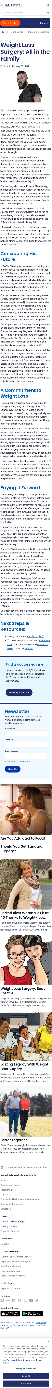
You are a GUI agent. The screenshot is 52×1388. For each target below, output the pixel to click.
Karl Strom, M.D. (35, 636)
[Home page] (2, 32)
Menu (43, 23)
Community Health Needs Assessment (19, 1199)
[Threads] (19, 1300)
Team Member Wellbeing (13, 1275)
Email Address (11, 751)
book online (28, 1325)
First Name (10, 728)
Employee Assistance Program (15, 1261)
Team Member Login (10, 1271)
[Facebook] (2, 1300)
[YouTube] (31, 1300)
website (29, 648)
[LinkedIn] (13, 1300)
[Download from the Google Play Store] (32, 1313)
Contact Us (6, 1194)
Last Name (10, 740)
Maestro (4, 1244)
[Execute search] (49, 13)
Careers (4, 1221)
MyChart (17, 1325)
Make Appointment (19, 692)
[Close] (48, 1342)
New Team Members (10, 1266)
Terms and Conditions (17, 1360)
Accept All (26, 1383)
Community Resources (11, 1204)
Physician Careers (9, 1231)
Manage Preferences (26, 1368)
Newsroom (5, 1209)
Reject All (26, 1376)
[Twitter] (25, 1300)
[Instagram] (8, 1300)
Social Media (7, 1190)
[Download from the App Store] (10, 1313)
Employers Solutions (10, 1288)
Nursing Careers (8, 1226)
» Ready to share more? (17, 761)
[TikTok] (37, 1300)
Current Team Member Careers (15, 1256)
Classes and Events (10, 1185)
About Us (5, 1180)
